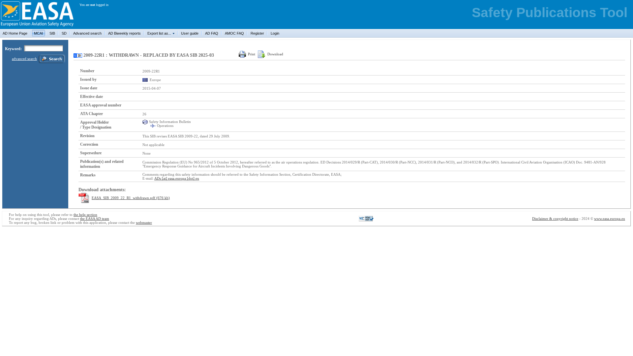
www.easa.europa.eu (609, 219)
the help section (85, 215)
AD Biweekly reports (124, 33)
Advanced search (87, 33)
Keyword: (13, 48)
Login (275, 33)
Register (257, 33)
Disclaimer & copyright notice (555, 219)
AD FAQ (211, 33)
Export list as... (159, 33)
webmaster (144, 222)
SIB (52, 33)
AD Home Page (15, 33)
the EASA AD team (94, 219)
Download (275, 54)
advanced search (24, 59)
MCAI (38, 33)
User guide (189, 33)
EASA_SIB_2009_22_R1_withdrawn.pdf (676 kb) (131, 198)
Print (251, 54)
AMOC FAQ (234, 33)
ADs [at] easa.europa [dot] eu (176, 178)
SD (64, 33)
